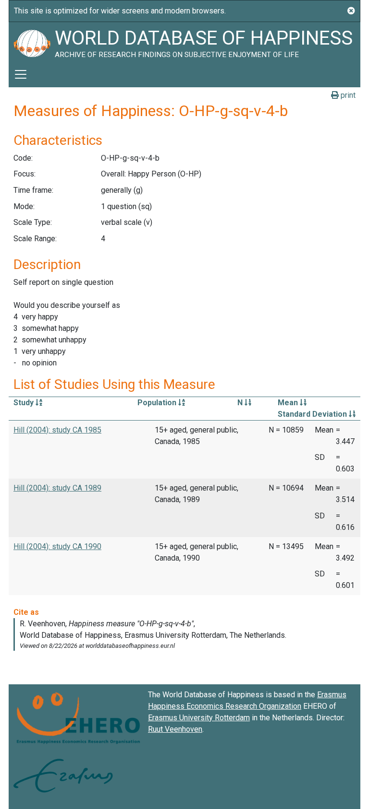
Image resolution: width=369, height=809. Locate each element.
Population (157, 402)
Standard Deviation (313, 414)
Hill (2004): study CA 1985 (57, 429)
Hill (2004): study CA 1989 (57, 487)
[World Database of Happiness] (32, 41)
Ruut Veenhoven (175, 729)
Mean (289, 402)
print (347, 95)
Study (24, 402)
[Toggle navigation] (20, 74)
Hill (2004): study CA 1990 (57, 546)
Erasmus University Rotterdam (199, 717)
